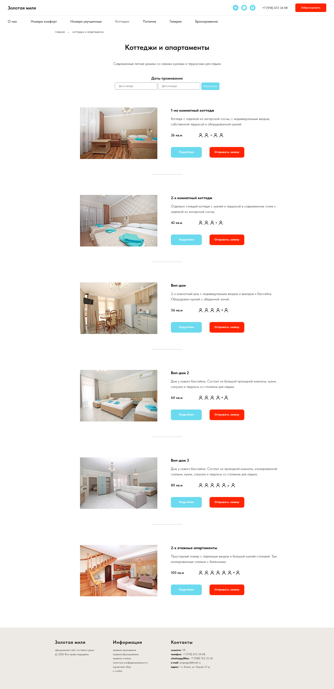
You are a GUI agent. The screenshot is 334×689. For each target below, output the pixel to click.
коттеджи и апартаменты (88, 32)
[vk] (236, 8)
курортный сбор (122, 666)
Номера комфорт (44, 21)
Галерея (176, 21)
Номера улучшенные (86, 21)
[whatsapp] (244, 8)
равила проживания (125, 650)
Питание (149, 21)
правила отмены (122, 658)
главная (60, 32)
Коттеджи (122, 21)
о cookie (117, 670)
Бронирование (206, 21)
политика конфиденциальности (130, 662)
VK (184, 650)
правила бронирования (126, 654)
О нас (12, 21)
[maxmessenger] (253, 8)
